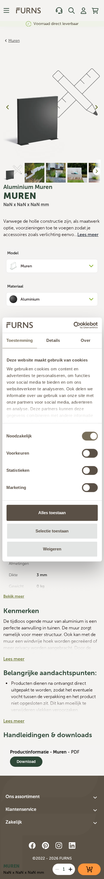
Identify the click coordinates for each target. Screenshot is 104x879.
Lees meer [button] (87, 234)
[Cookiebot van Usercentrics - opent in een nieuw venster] (74, 325)
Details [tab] (53, 340)
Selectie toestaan (52, 531)
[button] (52, 797)
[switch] (90, 453)
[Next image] (96, 107)
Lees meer (13, 659)
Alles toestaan (52, 512)
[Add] (70, 869)
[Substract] (57, 869)
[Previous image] (7, 107)
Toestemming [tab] (19, 340)
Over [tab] (85, 340)
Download (26, 761)
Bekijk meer (13, 596)
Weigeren (52, 549)
